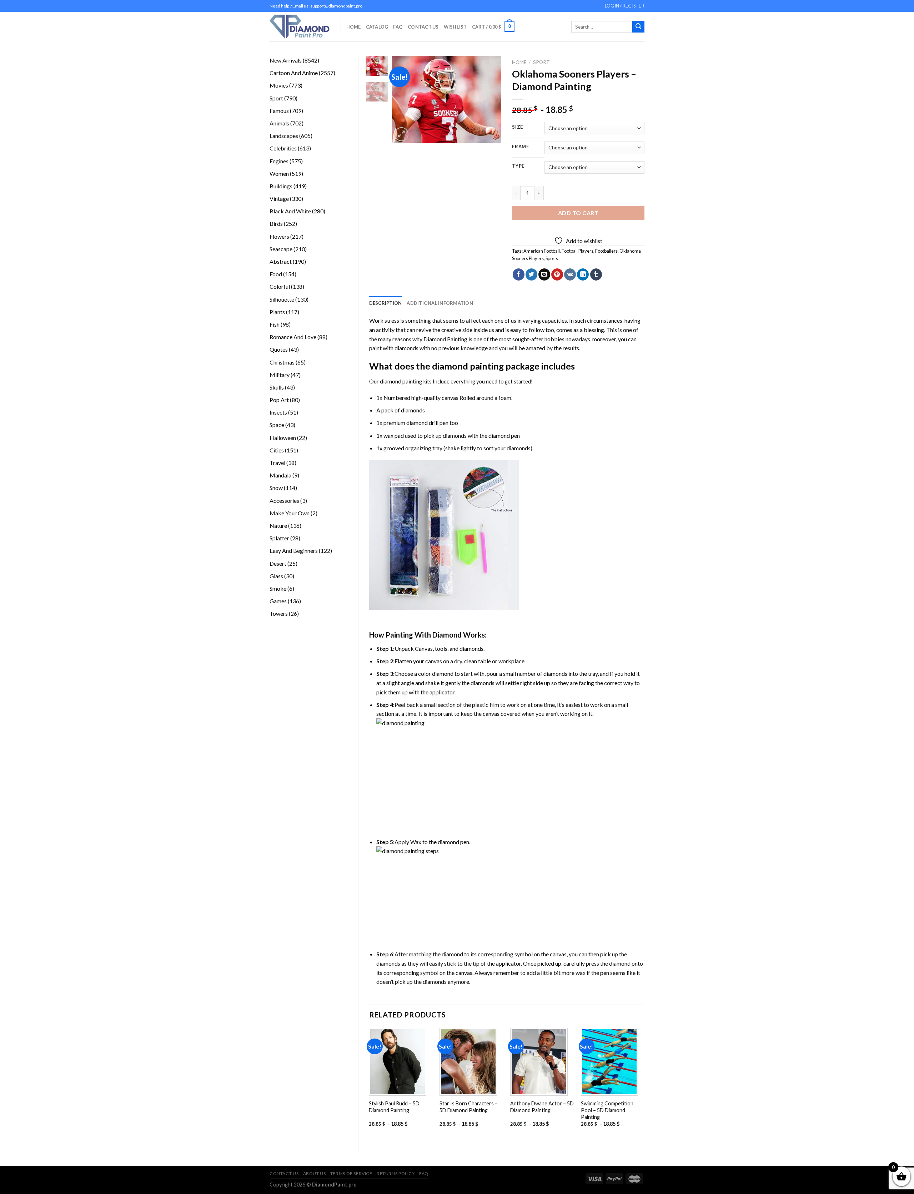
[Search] (638, 27)
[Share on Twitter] (531, 274)
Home (353, 27)
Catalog (377, 27)
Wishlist (455, 27)
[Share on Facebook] (518, 274)
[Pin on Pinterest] (557, 274)
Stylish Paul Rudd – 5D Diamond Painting (394, 1106)
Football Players (577, 251)
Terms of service (351, 1173)
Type (518, 166)
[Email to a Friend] (544, 274)
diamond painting (468, 366)
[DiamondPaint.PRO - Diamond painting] (300, 27)
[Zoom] (401, 134)
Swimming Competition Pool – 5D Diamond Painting (607, 1110)
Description (385, 303)
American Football (541, 251)
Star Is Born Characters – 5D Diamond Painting (469, 1106)
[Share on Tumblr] (596, 274)
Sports (552, 258)
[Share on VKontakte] (570, 274)
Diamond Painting (445, 339)
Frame (520, 146)
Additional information (440, 303)
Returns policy (396, 1173)
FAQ (398, 27)
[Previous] (403, 99)
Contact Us (423, 27)
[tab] (385, 303)
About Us (314, 1173)
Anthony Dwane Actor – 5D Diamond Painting (542, 1106)
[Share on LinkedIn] (583, 274)
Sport (541, 62)
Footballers (606, 251)
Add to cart (578, 212)
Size (517, 127)
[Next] (490, 99)
